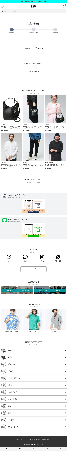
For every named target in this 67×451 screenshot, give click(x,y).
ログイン (2, 7)
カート (64, 7)
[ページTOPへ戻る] (64, 447)
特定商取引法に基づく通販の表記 (41, 439)
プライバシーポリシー (23, 439)
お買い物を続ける (33, 71)
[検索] (3, 11)
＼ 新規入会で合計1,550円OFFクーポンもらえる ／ (33, 1)
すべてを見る (33, 269)
